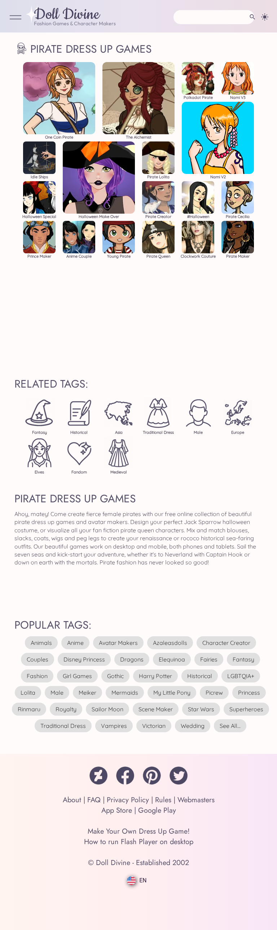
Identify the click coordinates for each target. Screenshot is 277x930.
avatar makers (118, 642)
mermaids (124, 692)
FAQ (94, 800)
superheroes (246, 709)
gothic (115, 676)
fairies (208, 659)
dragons (132, 659)
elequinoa (172, 659)
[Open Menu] (15, 17)
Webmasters (196, 800)
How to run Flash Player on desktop (138, 842)
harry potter (155, 676)
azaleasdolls (170, 642)
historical (199, 676)
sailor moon (107, 709)
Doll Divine (67, 15)
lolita (28, 692)
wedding (193, 725)
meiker (87, 692)
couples (37, 659)
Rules (163, 800)
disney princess (84, 659)
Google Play (157, 810)
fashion (37, 676)
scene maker (155, 709)
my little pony (171, 692)
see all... (230, 725)
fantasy (243, 659)
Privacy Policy (128, 800)
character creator (226, 642)
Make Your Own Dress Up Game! (139, 831)
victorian (154, 725)
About (72, 800)
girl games (77, 676)
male (56, 692)
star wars (201, 709)
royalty (66, 709)
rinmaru (29, 709)
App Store (116, 810)
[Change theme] (265, 17)
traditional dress (63, 725)
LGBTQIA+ (240, 676)
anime (75, 642)
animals (41, 642)
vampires (114, 725)
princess (249, 692)
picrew (214, 692)
